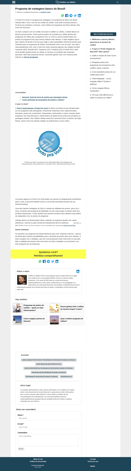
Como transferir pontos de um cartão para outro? (102, 73)
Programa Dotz (66, 376)
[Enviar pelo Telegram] (71, 15)
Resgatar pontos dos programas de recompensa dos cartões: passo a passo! (102, 65)
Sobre (92, 466)
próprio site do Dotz (69, 225)
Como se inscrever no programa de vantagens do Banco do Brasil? (48, 368)
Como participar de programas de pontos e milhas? (43, 100)
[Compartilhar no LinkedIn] (79, 15)
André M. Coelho (45, 12)
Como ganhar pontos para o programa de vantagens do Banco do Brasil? (49, 360)
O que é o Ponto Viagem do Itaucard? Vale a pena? (102, 50)
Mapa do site (38, 459)
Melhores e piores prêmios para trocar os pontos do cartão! (102, 42)
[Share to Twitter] (75, 15)
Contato (93, 459)
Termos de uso (93, 461)
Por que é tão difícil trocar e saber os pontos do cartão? (101, 96)
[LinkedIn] (77, 271)
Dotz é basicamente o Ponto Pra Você (32, 108)
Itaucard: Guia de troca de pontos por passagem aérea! (44, 97)
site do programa (31, 57)
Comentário (22, 433)
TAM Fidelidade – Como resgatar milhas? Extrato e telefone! (100, 81)
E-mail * (21, 424)
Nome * (21, 415)
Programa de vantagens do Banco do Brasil (42, 376)
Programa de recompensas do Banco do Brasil (49, 372)
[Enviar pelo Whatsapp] (62, 15)
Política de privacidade (38, 461)
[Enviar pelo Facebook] (66, 15)
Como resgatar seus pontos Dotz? (49, 364)
